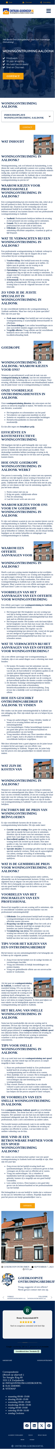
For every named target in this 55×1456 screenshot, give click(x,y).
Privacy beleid (42, 1435)
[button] (47, 11)
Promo (22, 1439)
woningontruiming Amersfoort (17, 1360)
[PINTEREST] (49, 1425)
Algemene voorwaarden (15, 1435)
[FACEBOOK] (27, 1425)
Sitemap (32, 1439)
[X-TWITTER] (41, 1425)
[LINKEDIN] (34, 1425)
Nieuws (30, 1435)
